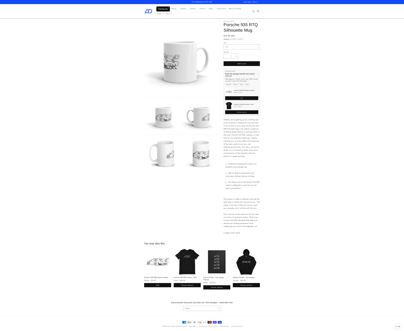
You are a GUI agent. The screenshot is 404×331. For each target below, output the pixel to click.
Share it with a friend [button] (233, 233)
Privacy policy (203, 326)
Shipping (226, 39)
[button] (174, 8)
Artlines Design (171, 326)
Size (225, 43)
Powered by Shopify (181, 326)
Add (241, 98)
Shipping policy (224, 326)
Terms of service (213, 326)
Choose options (242, 112)
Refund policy (193, 326)
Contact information (236, 326)
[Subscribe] (218, 308)
